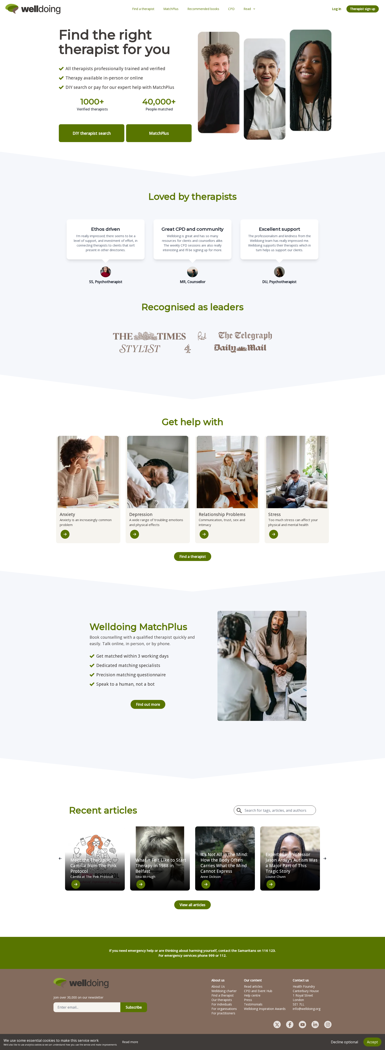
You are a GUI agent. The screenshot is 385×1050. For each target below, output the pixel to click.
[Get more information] (65, 534)
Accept (372, 1042)
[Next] (324, 858)
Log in (336, 9)
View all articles (192, 904)
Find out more (148, 704)
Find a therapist (192, 556)
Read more (130, 1042)
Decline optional (344, 1042)
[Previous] (60, 858)
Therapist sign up (362, 9)
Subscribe (134, 1007)
